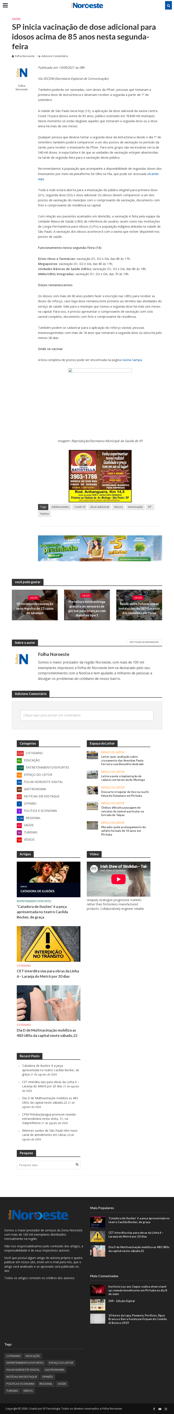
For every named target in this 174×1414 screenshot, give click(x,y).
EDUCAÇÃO (33, 1356)
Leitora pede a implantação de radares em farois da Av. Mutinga (123, 778)
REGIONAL (45, 1384)
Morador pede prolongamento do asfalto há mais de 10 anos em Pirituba (123, 830)
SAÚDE (16, 19)
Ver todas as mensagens (144, 642)
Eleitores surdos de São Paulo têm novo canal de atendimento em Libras (49, 1132)
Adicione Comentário (54, 56)
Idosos (118, 507)
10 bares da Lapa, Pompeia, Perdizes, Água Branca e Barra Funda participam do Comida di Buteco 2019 (137, 1319)
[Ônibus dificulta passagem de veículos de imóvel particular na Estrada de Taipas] (92, 806)
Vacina (44, 513)
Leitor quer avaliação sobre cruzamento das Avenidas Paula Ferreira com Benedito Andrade (122, 760)
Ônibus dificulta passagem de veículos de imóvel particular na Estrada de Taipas (122, 811)
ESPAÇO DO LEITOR (112, 752)
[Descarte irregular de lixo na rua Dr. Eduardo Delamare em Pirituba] (92, 790)
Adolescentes (60, 507)
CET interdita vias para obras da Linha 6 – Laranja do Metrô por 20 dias (48, 974)
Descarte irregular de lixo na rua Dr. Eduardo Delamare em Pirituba (125, 793)
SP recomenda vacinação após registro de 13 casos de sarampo (34, 608)
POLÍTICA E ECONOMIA (20, 1384)
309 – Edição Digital (121, 1301)
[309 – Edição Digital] (97, 1304)
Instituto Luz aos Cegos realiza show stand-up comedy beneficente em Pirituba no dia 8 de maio (137, 1290)
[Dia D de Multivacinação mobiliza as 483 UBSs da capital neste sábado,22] (48, 1003)
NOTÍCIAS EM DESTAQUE (21, 1377)
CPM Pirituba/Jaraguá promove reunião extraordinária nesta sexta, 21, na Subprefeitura (49, 1118)
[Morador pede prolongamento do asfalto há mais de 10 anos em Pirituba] (92, 825)
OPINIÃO (47, 1377)
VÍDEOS (28, 1391)
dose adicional (99, 507)
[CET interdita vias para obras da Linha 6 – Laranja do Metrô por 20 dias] (48, 944)
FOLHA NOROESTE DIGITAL (23, 1370)
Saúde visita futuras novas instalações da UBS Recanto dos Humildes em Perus (139, 608)
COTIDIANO (24, 965)
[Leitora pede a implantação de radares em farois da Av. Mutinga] (92, 774)
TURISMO (12, 1391)
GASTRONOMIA (54, 1370)
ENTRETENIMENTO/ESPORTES (34, 901)
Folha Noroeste (25, 56)
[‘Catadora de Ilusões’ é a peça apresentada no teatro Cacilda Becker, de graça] (48, 879)
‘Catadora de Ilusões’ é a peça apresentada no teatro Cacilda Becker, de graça (42, 911)
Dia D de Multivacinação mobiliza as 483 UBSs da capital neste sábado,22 (47, 1033)
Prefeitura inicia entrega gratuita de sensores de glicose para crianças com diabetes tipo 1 (87, 608)
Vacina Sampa (132, 360)
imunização (135, 507)
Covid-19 (79, 507)
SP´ (150, 507)
